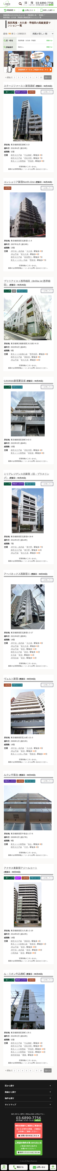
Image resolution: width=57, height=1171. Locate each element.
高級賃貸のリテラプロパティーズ (14, 15)
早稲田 (31, 161)
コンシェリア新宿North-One (19, 182)
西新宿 (32, 260)
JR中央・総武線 (17, 251)
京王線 (13, 655)
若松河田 (28, 158)
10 (41, 77)
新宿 (23, 649)
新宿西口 (28, 257)
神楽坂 (31, 453)
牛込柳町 (28, 155)
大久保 (29, 251)
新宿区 (41, 15)
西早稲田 (33, 354)
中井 (26, 847)
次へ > (47, 77)
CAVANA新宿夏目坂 (15, 380)
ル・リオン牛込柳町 (14, 974)
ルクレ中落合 (11, 775)
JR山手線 (15, 254)
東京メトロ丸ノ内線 (19, 260)
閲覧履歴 (11, 10)
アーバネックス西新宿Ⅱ (17, 574)
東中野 (29, 547)
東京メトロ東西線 (18, 161)
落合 (30, 844)
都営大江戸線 (16, 155)
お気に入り (30, 10)
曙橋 (24, 1055)
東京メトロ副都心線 (19, 354)
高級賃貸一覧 (32, 15)
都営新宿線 (15, 1055)
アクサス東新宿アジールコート (20, 868)
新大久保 (24, 254)
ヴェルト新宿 (11, 678)
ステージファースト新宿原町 (19, 86)
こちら (25, 169)
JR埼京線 (15, 658)
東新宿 (27, 357)
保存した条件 (48, 10)
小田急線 (14, 953)
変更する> (50, 40)
